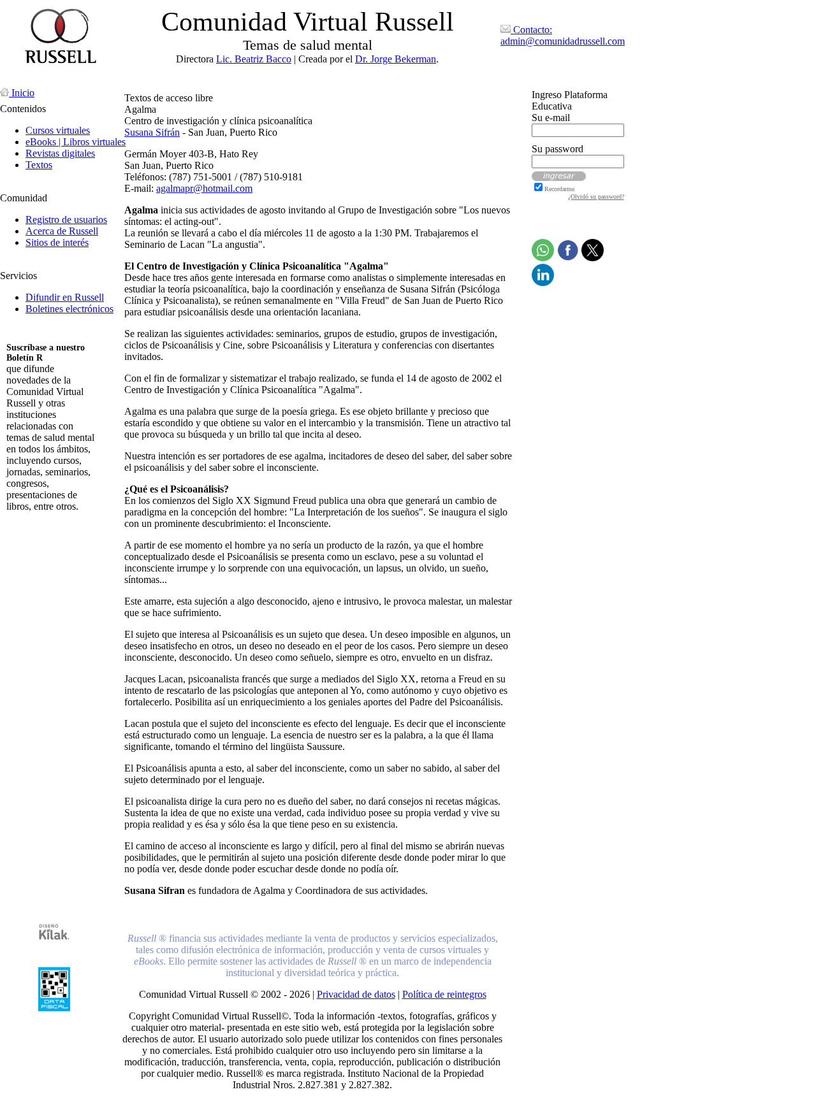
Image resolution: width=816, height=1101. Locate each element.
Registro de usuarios (66, 219)
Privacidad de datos (356, 994)
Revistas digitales (60, 153)
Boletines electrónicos (69, 308)
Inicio (21, 92)
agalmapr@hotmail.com (204, 188)
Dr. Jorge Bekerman (395, 59)
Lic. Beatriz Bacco (253, 59)
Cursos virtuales (58, 130)
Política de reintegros (444, 994)
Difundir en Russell (65, 297)
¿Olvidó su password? (596, 196)
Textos (39, 164)
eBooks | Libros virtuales (76, 141)
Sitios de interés (57, 242)
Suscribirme (30, 527)
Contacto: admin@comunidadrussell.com (562, 35)
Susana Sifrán (152, 132)
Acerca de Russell (62, 231)
